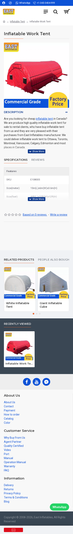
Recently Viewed (17, 324)
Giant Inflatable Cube (51, 304)
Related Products (19, 259)
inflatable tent (44, 118)
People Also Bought (54, 259)
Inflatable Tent (17, 21)
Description (13, 112)
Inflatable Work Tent (19, 363)
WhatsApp (59, 507)
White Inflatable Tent (17, 304)
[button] (33, 313)
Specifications (15, 160)
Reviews (37, 160)
